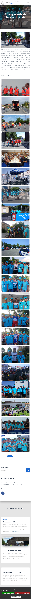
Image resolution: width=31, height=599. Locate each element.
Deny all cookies (23, 593)
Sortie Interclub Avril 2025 (12, 572)
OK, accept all (9, 593)
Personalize (15, 597)
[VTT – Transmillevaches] (15, 541)
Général (10, 456)
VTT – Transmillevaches (12, 551)
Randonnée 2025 (9, 522)
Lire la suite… (16, 531)
